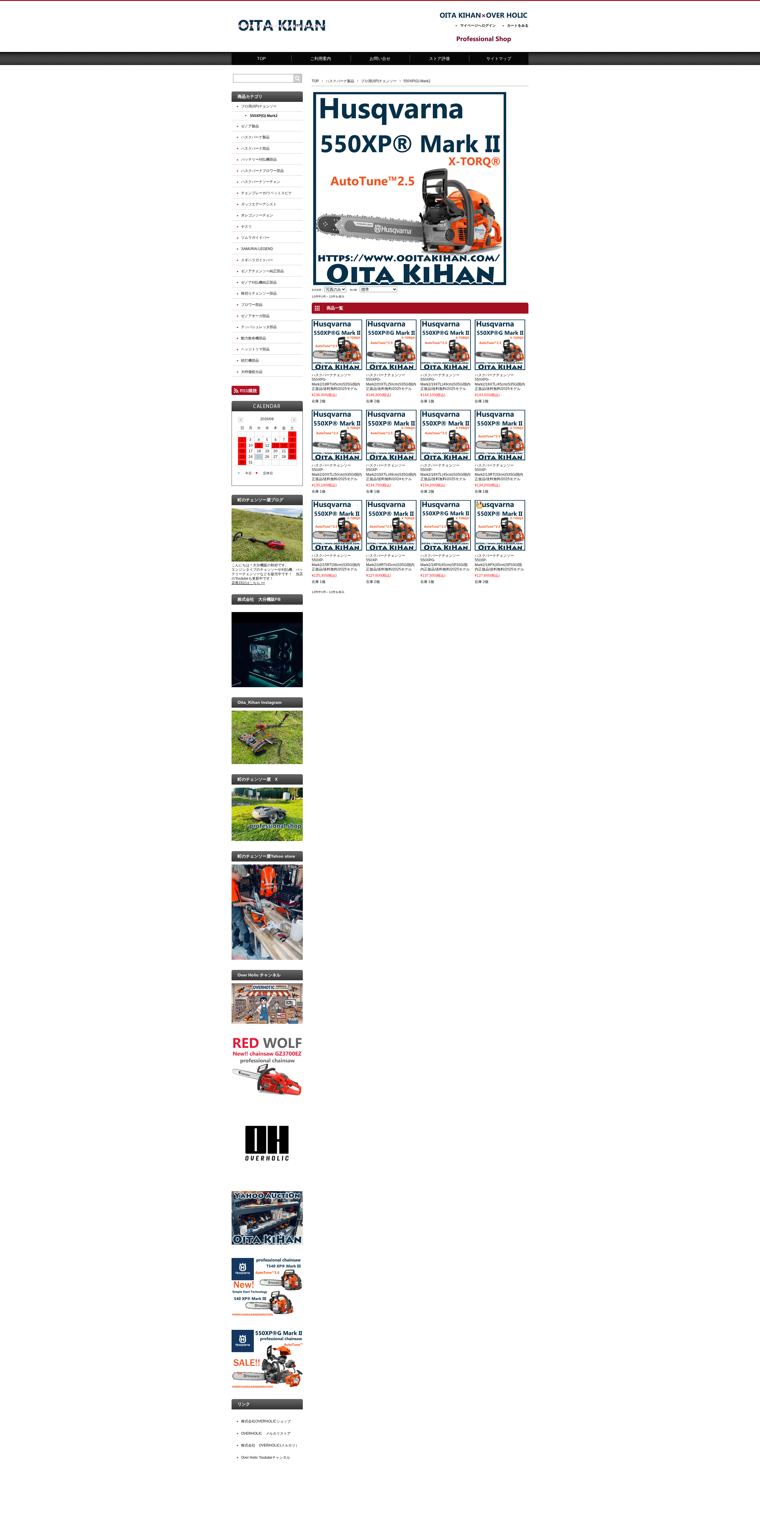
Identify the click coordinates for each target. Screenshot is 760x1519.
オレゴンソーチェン (257, 215)
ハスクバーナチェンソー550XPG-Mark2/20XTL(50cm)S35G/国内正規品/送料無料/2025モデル (391, 382)
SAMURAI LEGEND (257, 249)
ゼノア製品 (250, 126)
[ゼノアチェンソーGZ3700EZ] (267, 1094)
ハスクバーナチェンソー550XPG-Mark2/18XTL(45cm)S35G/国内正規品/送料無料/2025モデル (500, 382)
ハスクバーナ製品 (340, 81)
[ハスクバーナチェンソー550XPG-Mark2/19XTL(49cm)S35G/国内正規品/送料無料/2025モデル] (445, 367)
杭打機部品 (250, 360)
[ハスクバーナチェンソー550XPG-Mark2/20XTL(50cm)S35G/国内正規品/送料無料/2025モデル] (391, 367)
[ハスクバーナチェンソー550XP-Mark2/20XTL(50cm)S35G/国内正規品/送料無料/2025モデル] (337, 458)
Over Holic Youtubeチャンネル (265, 1457)
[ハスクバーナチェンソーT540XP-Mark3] (267, 1315)
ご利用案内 (320, 58)
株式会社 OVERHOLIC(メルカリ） (270, 1445)
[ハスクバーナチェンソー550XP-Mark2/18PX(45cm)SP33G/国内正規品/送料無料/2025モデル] (500, 548)
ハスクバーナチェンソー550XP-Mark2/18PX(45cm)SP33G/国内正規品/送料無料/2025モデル (499, 563)
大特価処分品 (251, 372)
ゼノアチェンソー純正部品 (262, 271)
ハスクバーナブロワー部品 (262, 171)
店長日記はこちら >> (248, 583)
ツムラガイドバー (255, 237)
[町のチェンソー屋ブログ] (267, 560)
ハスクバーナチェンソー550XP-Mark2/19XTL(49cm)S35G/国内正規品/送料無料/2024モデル (391, 472)
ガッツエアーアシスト (259, 204)
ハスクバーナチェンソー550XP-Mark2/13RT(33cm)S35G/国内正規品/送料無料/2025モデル (499, 472)
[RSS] (245, 392)
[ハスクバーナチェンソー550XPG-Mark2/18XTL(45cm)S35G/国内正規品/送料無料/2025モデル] (500, 367)
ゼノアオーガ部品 (255, 316)
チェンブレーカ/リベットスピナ (266, 193)
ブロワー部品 (251, 305)
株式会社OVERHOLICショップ (266, 1421)
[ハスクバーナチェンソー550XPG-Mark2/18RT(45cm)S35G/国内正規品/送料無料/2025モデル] (337, 367)
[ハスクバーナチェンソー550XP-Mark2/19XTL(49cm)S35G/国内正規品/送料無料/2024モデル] (391, 458)
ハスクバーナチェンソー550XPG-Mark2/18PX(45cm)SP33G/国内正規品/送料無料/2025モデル (445, 563)
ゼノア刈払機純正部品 (259, 282)
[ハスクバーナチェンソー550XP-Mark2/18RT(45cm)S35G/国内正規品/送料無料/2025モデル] (391, 548)
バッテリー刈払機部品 (259, 159)
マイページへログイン (478, 25)
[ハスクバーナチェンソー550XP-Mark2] (267, 1387)
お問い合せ (380, 58)
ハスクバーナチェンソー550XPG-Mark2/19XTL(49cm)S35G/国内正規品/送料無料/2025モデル (445, 382)
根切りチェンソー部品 (259, 293)
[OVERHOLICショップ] (267, 1177)
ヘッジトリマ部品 (255, 349)
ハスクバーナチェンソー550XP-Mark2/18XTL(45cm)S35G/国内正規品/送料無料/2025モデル (445, 472)
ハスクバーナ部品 (255, 148)
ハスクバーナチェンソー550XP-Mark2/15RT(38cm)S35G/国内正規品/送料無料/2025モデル (336, 563)
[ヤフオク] (267, 1243)
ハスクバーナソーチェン (260, 182)
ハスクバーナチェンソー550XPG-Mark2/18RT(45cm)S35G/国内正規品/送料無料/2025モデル (336, 382)
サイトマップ (498, 58)
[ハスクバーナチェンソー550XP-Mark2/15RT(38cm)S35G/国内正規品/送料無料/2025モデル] (337, 548)
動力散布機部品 (253, 338)
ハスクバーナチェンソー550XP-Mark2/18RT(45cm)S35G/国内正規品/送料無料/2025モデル (390, 563)
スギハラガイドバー (257, 260)
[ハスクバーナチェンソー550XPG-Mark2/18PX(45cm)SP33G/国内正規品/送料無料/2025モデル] (445, 548)
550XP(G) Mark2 (264, 116)
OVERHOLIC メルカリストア (266, 1433)
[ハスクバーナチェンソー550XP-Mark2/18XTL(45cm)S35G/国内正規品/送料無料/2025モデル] (445, 458)
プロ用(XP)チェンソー (379, 81)
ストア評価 (439, 58)
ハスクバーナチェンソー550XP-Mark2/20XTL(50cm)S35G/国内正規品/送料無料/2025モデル (337, 472)
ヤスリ (246, 227)
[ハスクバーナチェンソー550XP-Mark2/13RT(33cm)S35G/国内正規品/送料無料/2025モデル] (500, 458)
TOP (261, 58)
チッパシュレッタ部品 (259, 327)
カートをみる (517, 25)
